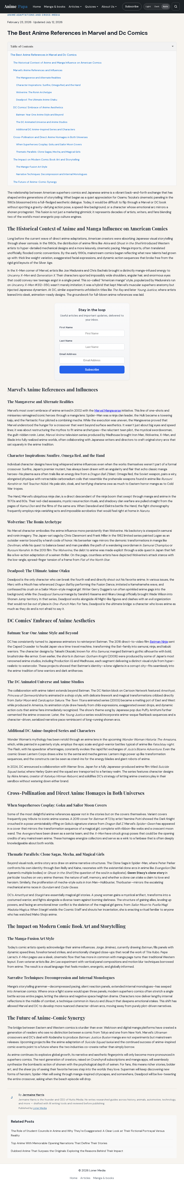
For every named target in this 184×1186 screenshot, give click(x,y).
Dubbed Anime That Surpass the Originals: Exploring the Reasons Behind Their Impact (67, 1151)
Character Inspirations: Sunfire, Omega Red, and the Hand (48, 85)
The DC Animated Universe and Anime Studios (41, 122)
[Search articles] (176, 6)
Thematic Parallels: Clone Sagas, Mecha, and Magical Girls (48, 151)
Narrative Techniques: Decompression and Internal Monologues (51, 174)
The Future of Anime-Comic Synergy (35, 182)
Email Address (67, 354)
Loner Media (40, 1108)
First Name (66, 327)
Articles (74, 6)
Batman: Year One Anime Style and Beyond (39, 114)
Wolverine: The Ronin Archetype (34, 92)
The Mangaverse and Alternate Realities (38, 77)
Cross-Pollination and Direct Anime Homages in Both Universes (50, 137)
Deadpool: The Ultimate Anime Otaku (36, 99)
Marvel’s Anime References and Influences (37, 70)
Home (37, 6)
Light (148, 6)
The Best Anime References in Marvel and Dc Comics (43, 55)
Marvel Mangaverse (107, 410)
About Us (108, 6)
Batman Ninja (159, 642)
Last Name (65, 340)
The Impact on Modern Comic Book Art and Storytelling (46, 159)
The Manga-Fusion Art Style (31, 166)
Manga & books (54, 6)
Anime (15, 6)
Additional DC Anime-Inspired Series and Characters (45, 129)
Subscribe (132, 6)
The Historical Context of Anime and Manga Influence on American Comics (57, 62)
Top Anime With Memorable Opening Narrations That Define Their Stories (59, 1143)
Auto (165, 6)
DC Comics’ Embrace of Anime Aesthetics (38, 107)
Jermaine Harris (33, 1095)
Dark (157, 6)
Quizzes (90, 6)
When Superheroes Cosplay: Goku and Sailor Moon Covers (49, 144)
